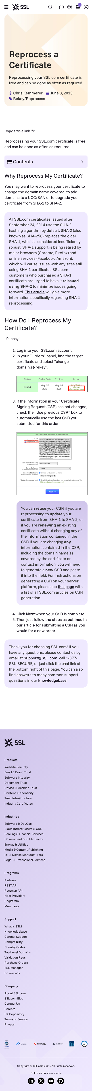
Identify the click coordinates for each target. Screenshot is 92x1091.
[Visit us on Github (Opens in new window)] (60, 1081)
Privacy (9, 1024)
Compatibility (13, 942)
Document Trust (15, 783)
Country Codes (14, 947)
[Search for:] (46, 4)
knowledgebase (52, 680)
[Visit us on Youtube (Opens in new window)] (51, 1081)
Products (10, 760)
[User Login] (86, 7)
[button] (6, 7)
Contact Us (12, 1004)
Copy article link (17, 131)
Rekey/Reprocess (29, 98)
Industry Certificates (18, 803)
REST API (10, 885)
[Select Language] (69, 7)
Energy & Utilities (16, 844)
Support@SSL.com (40, 658)
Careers (9, 1009)
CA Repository (14, 1014)
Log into (24, 350)
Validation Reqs (15, 957)
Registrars (11, 901)
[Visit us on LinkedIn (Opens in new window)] (31, 1081)
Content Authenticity (18, 793)
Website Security (16, 767)
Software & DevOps (18, 824)
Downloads (12, 973)
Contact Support (15, 937)
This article (35, 291)
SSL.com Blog (13, 998)
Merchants (11, 906)
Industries (11, 816)
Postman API (13, 891)
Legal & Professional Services (24, 860)
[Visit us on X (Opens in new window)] (41, 1081)
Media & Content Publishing (23, 850)
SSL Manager (13, 968)
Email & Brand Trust (17, 772)
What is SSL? (13, 926)
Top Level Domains (17, 952)
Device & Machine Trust (20, 788)
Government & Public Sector (24, 839)
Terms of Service (16, 1019)
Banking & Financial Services (24, 834)
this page (66, 586)
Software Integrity (17, 778)
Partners (10, 880)
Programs (11, 873)
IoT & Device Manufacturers (23, 855)
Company (11, 986)
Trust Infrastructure (18, 798)
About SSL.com (15, 993)
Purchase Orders (16, 963)
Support (10, 919)
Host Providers (14, 896)
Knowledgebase (15, 931)
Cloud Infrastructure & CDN (23, 829)
